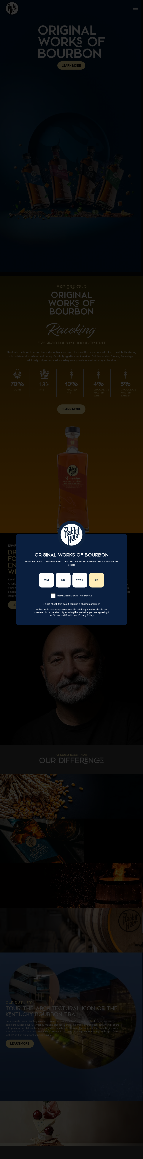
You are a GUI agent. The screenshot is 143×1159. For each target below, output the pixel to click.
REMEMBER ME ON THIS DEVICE (74, 595)
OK (96, 580)
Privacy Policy (86, 615)
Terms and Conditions (65, 615)
